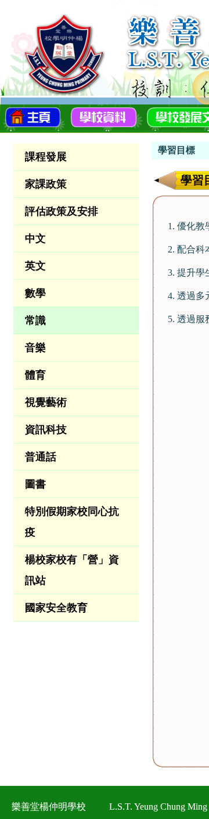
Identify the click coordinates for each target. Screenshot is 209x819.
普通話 (40, 457)
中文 (35, 238)
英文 (35, 266)
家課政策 (46, 184)
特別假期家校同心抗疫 (72, 522)
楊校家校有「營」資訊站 (72, 570)
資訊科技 (46, 429)
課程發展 (46, 157)
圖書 (35, 484)
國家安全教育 (56, 608)
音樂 (35, 347)
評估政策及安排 (61, 211)
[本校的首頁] (32, 116)
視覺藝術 (46, 402)
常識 (35, 320)
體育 (35, 375)
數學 (35, 293)
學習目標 (176, 150)
